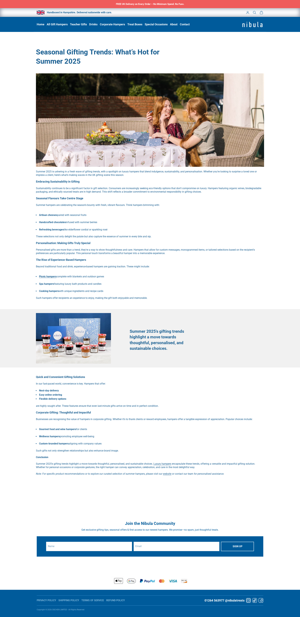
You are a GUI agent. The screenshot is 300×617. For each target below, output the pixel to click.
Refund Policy (115, 600)
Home (40, 24)
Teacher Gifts (78, 24)
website (167, 473)
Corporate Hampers (112, 24)
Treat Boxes (134, 24)
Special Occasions (156, 24)
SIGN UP (237, 546)
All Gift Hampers (57, 24)
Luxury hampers (162, 463)
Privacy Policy (46, 600)
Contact (185, 24)
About (174, 24)
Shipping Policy (68, 600)
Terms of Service (92, 600)
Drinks (93, 24)
